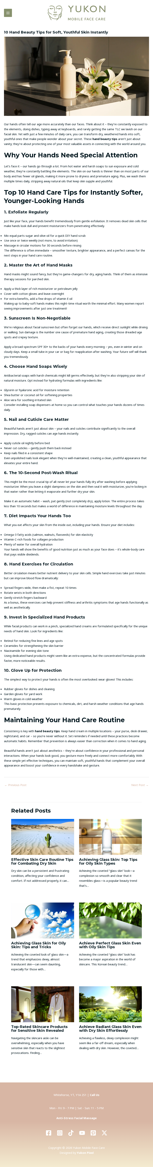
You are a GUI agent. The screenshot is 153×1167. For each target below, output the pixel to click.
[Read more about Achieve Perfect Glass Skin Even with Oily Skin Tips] (110, 920)
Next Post (140, 785)
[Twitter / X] (104, 1133)
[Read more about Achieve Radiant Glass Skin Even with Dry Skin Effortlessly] (110, 1004)
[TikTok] (71, 1133)
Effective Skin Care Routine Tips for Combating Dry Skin (42, 861)
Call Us (94, 1095)
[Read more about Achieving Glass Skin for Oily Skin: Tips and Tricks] (42, 920)
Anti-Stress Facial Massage (76, 1118)
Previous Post (15, 785)
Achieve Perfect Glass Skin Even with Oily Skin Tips (110, 945)
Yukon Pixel (85, 1153)
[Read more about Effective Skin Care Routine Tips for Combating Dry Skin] (42, 837)
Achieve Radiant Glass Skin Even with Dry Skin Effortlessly (110, 1028)
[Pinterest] (93, 1133)
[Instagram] (59, 1133)
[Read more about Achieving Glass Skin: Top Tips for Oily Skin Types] (110, 837)
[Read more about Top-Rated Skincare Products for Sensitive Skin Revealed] (42, 1004)
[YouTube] (82, 1133)
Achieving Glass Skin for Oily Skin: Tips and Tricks (38, 945)
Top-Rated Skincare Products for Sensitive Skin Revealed (39, 1028)
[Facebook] (48, 1133)
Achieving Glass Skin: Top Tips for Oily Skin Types (108, 861)
